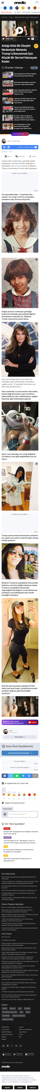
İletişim (4, 1039)
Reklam (4, 1037)
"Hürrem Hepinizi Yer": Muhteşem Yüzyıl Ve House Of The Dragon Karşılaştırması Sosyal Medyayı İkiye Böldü (19, 842)
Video (11, 17)
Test (5, 846)
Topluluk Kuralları (7, 1034)
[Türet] (35, 8)
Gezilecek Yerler (7, 1019)
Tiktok (28, 1012)
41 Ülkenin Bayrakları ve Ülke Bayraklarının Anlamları (18, 992)
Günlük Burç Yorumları (9, 1012)
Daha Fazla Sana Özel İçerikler (18, 753)
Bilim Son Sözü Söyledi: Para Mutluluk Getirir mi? (17, 907)
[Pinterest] (20, 1046)
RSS (20, 1037)
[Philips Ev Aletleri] (11, 8)
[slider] (20, 36)
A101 (21, 1012)
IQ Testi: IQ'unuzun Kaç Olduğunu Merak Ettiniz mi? (18, 999)
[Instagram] (3, 1046)
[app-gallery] (30, 1054)
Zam (19, 1008)
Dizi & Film (7, 837)
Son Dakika (5, 1015)
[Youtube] (16, 1046)
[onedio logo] (19, 1066)
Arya (13, 141)
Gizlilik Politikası (6, 1032)
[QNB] (29, 8)
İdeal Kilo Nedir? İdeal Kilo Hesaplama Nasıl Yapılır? (18, 979)
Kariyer (21, 1027)
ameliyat (18, 166)
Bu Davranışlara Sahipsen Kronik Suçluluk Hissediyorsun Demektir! (18, 851)
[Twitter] (12, 1046)
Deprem (12, 1008)
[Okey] (17, 8)
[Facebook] (7, 1046)
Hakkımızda (5, 1027)
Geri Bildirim (5, 1029)
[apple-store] (7, 1054)
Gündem (6, 828)
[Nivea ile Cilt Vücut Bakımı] (5, 8)
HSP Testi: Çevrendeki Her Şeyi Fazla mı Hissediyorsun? (18, 860)
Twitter (4, 1008)
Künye (21, 1034)
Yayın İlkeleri (23, 1032)
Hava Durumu (6, 937)
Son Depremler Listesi (8, 940)
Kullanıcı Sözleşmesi (25, 1029)
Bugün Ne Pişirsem (19, 1015)
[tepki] (4, 795)
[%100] (23, 8)
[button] (33, 38)
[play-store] (18, 1054)
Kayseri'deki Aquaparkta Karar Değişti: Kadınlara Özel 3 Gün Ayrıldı (21, 833)
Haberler (4, 17)
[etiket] (36, 46)
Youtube (27, 1008)
